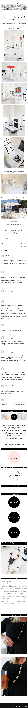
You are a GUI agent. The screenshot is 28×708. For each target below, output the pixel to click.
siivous (15, 596)
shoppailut (16, 588)
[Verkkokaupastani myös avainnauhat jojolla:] (14, 573)
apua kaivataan (23, 588)
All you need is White (11, 705)
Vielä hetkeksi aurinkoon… (22, 245)
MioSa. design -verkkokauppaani (17, 432)
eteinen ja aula (19, 598)
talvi (10, 596)
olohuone (16, 594)
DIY (16, 586)
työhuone (11, 588)
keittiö (3, 596)
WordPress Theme (16, 706)
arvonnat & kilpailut (21, 601)
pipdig (25, 706)
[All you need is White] (14, 5)
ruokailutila (14, 603)
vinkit (3, 591)
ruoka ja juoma (21, 586)
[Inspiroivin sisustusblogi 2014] (14, 480)
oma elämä (6, 599)
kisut (24, 599)
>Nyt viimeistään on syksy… (7, 245)
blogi (12, 596)
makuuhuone (19, 584)
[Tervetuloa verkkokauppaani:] (14, 420)
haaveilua (3, 588)
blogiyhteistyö (11, 601)
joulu (22, 606)
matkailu (13, 598)
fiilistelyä (12, 586)
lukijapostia (20, 603)
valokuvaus (19, 581)
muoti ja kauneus (21, 596)
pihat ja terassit (7, 581)
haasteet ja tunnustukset (15, 591)
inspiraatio (7, 603)
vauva (7, 596)
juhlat (8, 584)
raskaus (14, 581)
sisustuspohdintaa (15, 606)
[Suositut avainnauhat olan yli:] (14, 653)
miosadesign (7, 606)
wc (5, 591)
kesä (7, 588)
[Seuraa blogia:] (14, 507)
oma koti (23, 594)
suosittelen (7, 586)
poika (7, 591)
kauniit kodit (5, 238)
